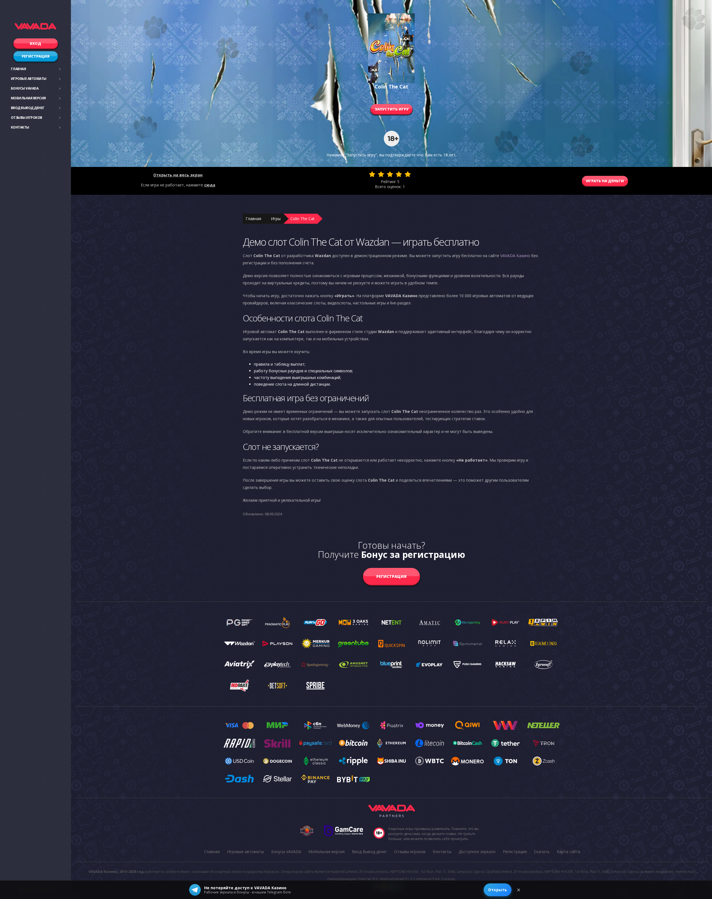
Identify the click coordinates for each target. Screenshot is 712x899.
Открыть (497, 889)
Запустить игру (392, 109)
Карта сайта (568, 851)
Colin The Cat (302, 218)
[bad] (372, 174)
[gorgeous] (408, 174)
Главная (18, 68)
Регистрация (36, 56)
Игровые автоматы (28, 78)
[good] (399, 174)
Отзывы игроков (26, 117)
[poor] (381, 174)
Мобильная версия (28, 98)
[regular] (390, 174)
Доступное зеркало (477, 851)
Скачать (542, 851)
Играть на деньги (605, 180)
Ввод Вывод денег (27, 107)
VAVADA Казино (515, 255)
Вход (35, 43)
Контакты (20, 127)
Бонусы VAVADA (25, 88)
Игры (276, 218)
